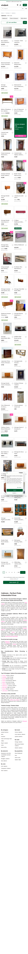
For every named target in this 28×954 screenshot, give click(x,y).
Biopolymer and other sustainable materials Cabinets (6, 755)
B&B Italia (4, 687)
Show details (19, 487)
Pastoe (3, 675)
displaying (8, 642)
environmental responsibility (11, 636)
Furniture (8, 13)
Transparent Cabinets (6, 768)
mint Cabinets (4, 766)
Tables (2, 740)
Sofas (2, 745)
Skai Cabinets (4, 760)
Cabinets (13, 13)
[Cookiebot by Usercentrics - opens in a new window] (19, 472)
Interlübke (4, 677)
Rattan (13, 632)
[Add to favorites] (13, 41)
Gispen (3, 682)
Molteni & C (4, 685)
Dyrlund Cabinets (18, 736)
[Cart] (17, 5)
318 (18, 572)
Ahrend (3, 678)
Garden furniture (4, 732)
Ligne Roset (4, 690)
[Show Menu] (26, 8)
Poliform (4, 683)
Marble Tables (18, 759)
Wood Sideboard (18, 753)
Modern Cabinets (18, 747)
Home (2, 13)
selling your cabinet (14, 699)
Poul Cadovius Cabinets (20, 734)
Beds (2, 734)
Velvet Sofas (17, 757)
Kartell (3, 680)
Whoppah (25, 721)
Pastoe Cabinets (18, 732)
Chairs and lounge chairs (6, 738)
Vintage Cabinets (18, 742)
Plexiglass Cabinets (5, 758)
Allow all (14, 490)
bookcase (7, 641)
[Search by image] (22, 8)
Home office (4, 747)
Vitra (16, 755)
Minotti (3, 689)
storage (14, 644)
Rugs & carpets (4, 743)
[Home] (8, 5)
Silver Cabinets (4, 770)
